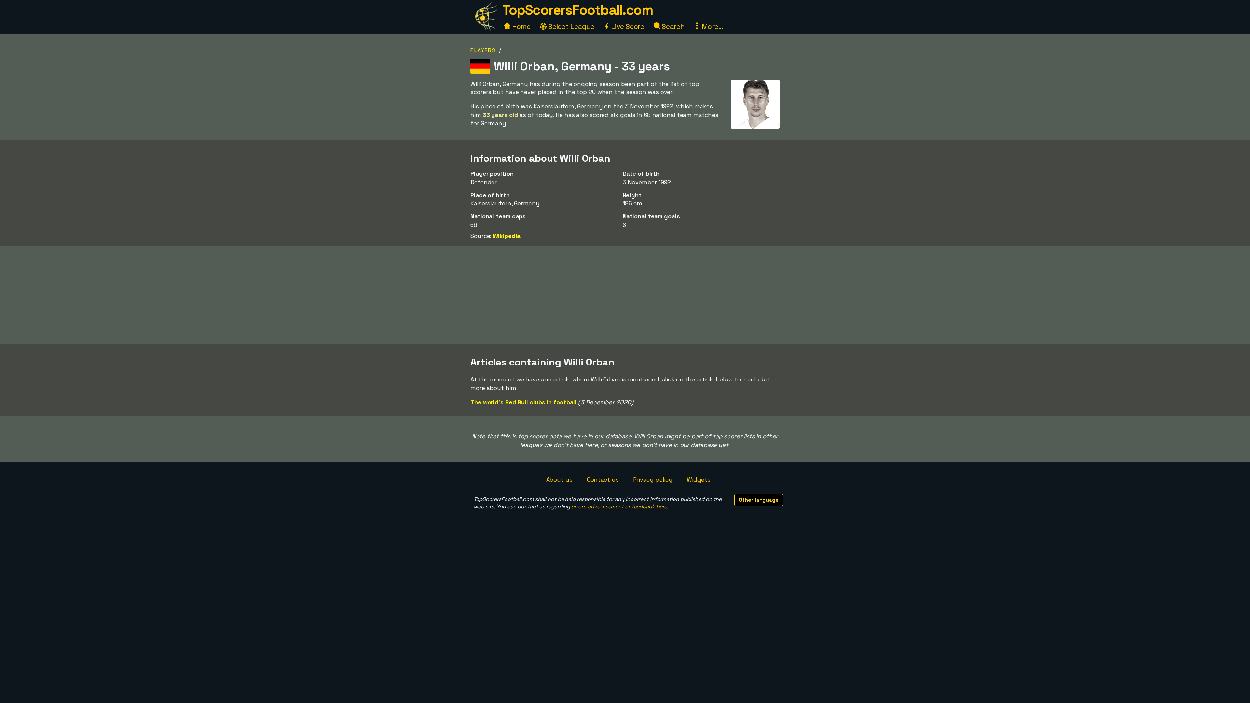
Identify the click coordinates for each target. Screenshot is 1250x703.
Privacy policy (653, 479)
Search (672, 26)
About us (559, 479)
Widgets (698, 479)
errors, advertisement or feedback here (619, 506)
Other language (759, 499)
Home (520, 26)
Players (483, 50)
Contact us (603, 479)
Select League (570, 26)
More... (711, 26)
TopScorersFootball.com (577, 10)
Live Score (626, 26)
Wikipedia (507, 236)
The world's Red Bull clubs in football (523, 402)
